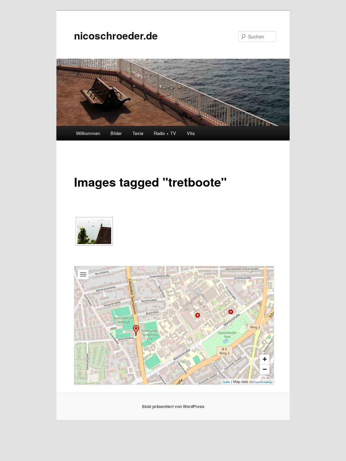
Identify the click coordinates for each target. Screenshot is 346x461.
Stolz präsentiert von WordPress (173, 406)
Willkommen (88, 133)
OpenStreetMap (263, 382)
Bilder (116, 133)
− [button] (265, 369)
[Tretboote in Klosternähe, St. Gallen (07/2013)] (94, 231)
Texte (137, 133)
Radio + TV (165, 133)
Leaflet (226, 382)
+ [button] (265, 359)
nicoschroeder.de (116, 35)
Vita (191, 133)
